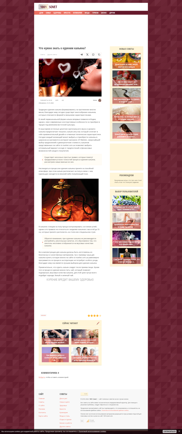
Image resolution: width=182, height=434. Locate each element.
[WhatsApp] (93, 54)
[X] (87, 54)
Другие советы (65, 426)
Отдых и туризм (65, 419)
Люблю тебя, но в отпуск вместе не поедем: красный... (126, 118)
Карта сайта (43, 416)
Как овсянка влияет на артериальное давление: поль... (126, 83)
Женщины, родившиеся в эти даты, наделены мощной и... (84, 358)
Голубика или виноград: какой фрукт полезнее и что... (126, 208)
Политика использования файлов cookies (115, 410)
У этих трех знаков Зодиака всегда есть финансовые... (126, 243)
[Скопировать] (99, 54)
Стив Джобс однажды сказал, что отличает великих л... (126, 260)
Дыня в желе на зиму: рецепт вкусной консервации (126, 65)
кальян (43, 315)
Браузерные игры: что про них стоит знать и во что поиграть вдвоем (128, 181)
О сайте (41, 405)
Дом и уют (63, 398)
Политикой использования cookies (92, 431)
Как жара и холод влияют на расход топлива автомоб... (55, 341)
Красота (63, 409)
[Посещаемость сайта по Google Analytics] (90, 421)
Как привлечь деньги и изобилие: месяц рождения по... (55, 357)
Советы (41, 402)
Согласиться (170, 431)
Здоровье (63, 405)
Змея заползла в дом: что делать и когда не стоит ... (127, 100)
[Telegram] (81, 54)
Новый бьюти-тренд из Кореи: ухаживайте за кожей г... (126, 135)
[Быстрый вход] (140, 7)
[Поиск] (135, 7)
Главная (42, 398)
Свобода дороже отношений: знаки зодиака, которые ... (85, 341)
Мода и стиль (65, 416)
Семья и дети (64, 402)
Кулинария (64, 412)
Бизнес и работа (66, 423)
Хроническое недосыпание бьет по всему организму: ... (126, 225)
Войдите (42, 377)
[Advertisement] (91, 30)
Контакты (42, 412)
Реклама (42, 409)
